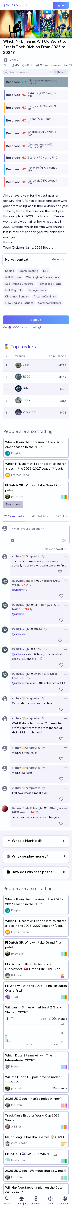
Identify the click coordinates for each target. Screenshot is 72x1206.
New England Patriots (19, 303)
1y (43, 556)
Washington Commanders (42, 277)
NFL (45, 271)
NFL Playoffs (14, 290)
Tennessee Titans (49, 283)
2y (37, 812)
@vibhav (17, 589)
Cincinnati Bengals (17, 296)
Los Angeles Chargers (19, 283)
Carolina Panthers (49, 303)
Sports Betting (28, 271)
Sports (9, 271)
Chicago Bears (36, 290)
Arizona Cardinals (45, 296)
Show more (13, 504)
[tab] (14, 516)
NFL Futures (13, 277)
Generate (58, 259)
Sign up (61, 5)
